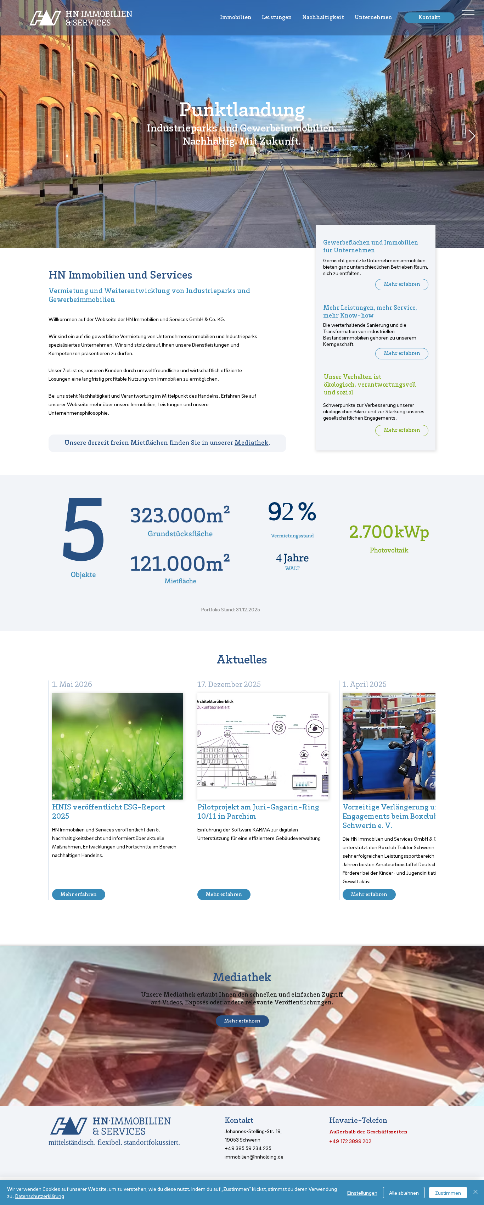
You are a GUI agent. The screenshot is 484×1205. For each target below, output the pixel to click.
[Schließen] (475, 1192)
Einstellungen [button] (362, 1192)
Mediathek (252, 443)
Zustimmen (448, 1192)
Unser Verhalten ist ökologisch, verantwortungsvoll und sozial (370, 385)
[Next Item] (472, 136)
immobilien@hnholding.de (254, 1156)
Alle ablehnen (404, 1192)
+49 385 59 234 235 (248, 1148)
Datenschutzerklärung (39, 1196)
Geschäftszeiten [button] (386, 1132)
